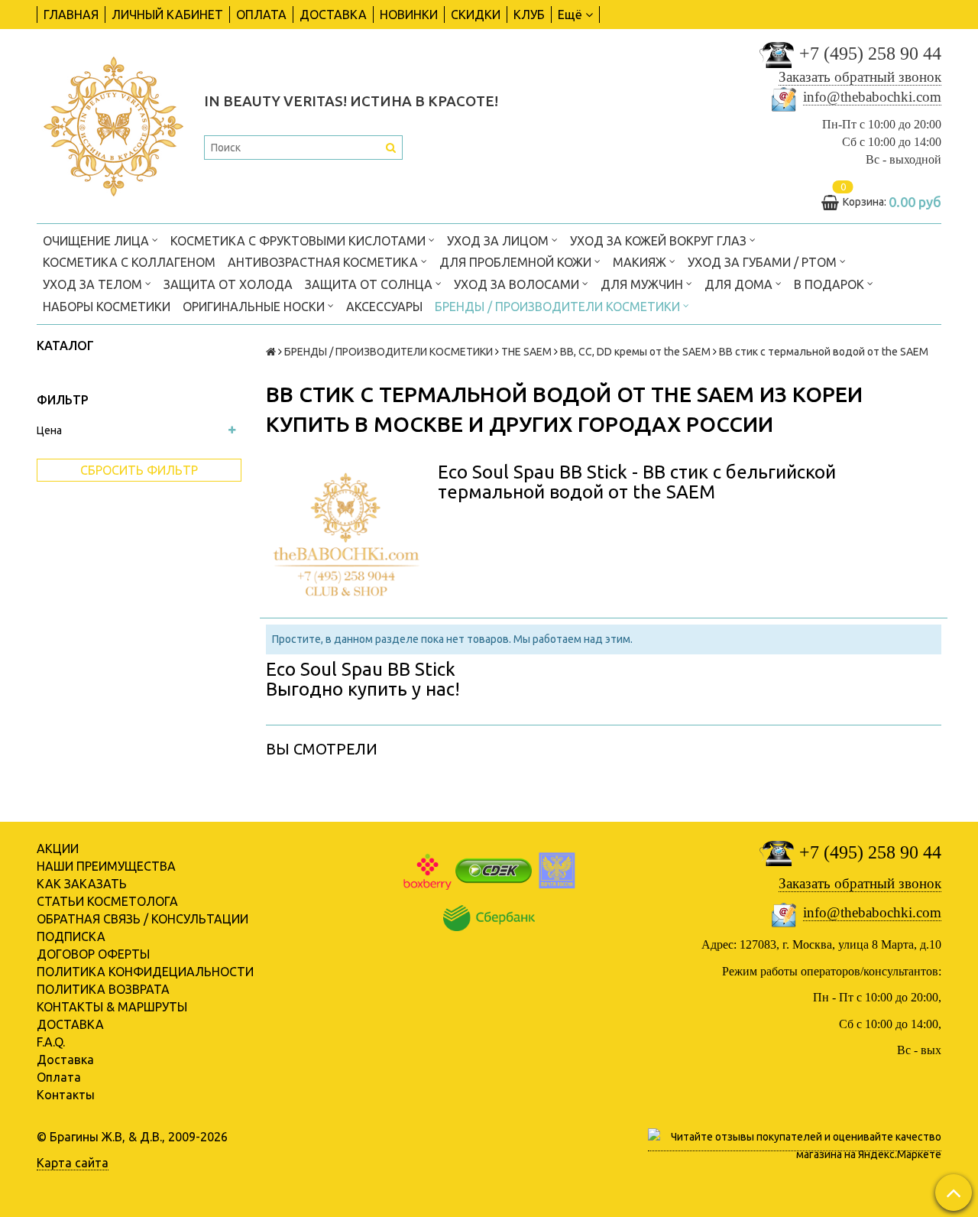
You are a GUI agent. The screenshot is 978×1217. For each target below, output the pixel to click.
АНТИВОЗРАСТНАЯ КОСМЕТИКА (324, 262)
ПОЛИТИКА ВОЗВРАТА (103, 989)
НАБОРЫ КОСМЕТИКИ (106, 306)
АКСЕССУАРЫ (384, 306)
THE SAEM (526, 352)
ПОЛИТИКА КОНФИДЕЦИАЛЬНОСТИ (145, 971)
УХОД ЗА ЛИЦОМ (499, 241)
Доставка (65, 1059)
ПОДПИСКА (71, 936)
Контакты (66, 1095)
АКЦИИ (58, 848)
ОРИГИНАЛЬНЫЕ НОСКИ (255, 306)
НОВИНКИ (409, 14)
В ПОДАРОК (830, 284)
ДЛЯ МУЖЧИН (643, 284)
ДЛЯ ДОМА (740, 284)
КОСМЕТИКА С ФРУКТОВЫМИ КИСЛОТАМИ (299, 241)
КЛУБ (529, 14)
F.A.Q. (51, 1042)
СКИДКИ (475, 14)
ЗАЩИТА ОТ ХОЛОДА (228, 284)
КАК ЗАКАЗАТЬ (82, 884)
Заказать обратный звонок (860, 77)
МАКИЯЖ (641, 262)
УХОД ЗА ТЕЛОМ (94, 284)
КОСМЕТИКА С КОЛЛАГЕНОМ (129, 262)
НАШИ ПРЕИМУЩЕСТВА (106, 866)
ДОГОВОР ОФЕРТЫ (93, 954)
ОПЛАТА (261, 14)
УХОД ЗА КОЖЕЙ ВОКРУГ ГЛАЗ (660, 241)
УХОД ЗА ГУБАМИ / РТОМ (764, 262)
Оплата (59, 1077)
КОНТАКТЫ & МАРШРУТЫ (112, 1007)
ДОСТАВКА (333, 14)
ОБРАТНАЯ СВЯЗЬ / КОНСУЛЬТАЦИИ (142, 919)
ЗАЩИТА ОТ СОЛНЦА (370, 284)
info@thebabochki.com (872, 97)
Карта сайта (72, 1163)
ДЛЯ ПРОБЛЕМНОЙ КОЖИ (516, 262)
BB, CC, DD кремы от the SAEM (635, 352)
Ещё (570, 14)
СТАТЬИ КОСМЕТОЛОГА (107, 901)
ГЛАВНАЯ (71, 14)
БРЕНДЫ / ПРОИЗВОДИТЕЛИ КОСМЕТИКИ (559, 306)
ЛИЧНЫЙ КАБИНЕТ (167, 14)
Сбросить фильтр (139, 470)
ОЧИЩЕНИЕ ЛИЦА (97, 241)
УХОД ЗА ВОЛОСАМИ (518, 284)
